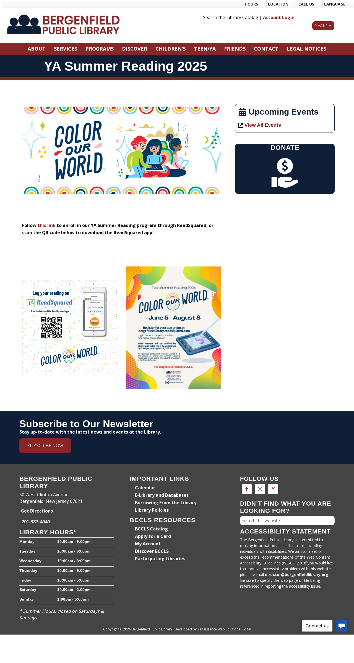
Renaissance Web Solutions (218, 629)
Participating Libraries (160, 559)
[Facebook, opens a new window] (247, 489)
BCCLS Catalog (151, 529)
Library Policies (152, 510)
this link (47, 225)
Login (247, 629)
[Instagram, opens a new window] (260, 489)
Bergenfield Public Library (66, 24)
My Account (148, 544)
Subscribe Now (45, 446)
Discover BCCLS (152, 551)
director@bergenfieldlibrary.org (297, 574)
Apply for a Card (153, 536)
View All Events (262, 125)
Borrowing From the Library (165, 503)
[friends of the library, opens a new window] (285, 173)
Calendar (145, 488)
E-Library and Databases (162, 495)
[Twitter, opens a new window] (273, 489)
